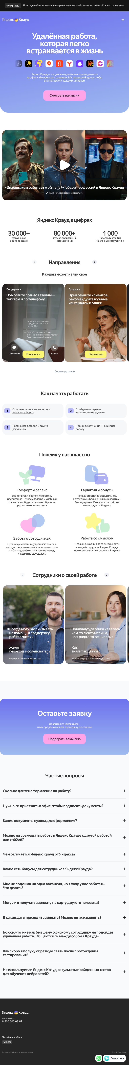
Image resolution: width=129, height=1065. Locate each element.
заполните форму (23, 412)
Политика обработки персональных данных (17, 1052)
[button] (94, 262)
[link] (64, 1021)
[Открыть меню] (123, 19)
